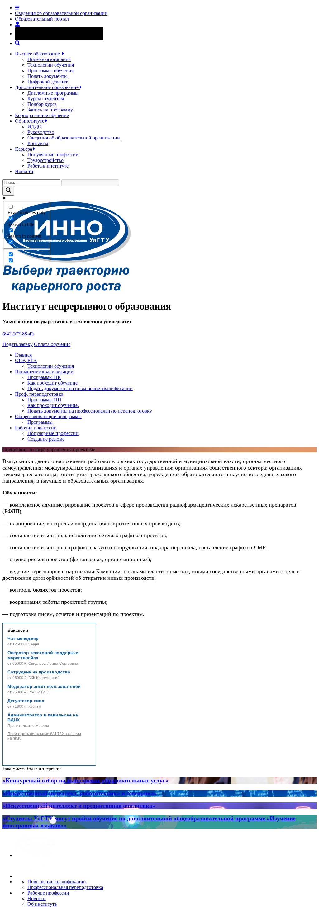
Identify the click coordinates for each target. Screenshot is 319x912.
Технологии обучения (50, 65)
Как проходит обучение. (53, 405)
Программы (40, 422)
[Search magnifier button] (8, 191)
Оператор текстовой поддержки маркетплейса (43, 655)
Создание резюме (45, 439)
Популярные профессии (53, 154)
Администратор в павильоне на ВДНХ (42, 717)
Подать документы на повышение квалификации (80, 388)
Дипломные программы (53, 93)
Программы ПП (44, 399)
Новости (24, 171)
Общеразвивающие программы (48, 416)
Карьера (24, 149)
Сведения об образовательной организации (61, 13)
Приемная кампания (49, 59)
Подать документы (47, 76)
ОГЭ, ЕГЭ (26, 360)
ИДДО (34, 126)
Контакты (37, 143)
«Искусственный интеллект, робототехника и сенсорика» (79, 793)
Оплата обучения (52, 344)
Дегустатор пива (25, 700)
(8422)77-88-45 (18, 333)
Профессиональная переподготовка (65, 887)
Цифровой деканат (47, 81)
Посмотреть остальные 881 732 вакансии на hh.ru (44, 736)
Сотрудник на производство (38, 671)
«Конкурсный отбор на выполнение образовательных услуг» (85, 780)
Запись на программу (50, 109)
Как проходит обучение (52, 382)
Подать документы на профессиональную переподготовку (89, 410)
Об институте (30, 121)
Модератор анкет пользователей (44, 686)
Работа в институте (48, 165)
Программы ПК (44, 377)
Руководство (40, 132)
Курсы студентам (45, 98)
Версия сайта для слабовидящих (64, 33)
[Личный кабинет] (17, 24)
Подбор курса (42, 104)
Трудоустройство (45, 160)
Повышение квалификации (44, 371)
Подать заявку (17, 344)
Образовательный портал (42, 18)
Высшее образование (38, 53)
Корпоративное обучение (42, 115)
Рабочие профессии (36, 427)
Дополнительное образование (47, 87)
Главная (23, 354)
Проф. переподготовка (39, 394)
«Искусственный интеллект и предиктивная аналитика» (78, 805)
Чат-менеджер (23, 638)
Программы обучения (50, 70)
